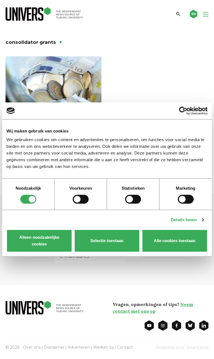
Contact (125, 347)
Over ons (32, 347)
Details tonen (184, 219)
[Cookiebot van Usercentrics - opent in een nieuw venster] (183, 111)
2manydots (197, 347)
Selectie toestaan (107, 240)
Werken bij (103, 347)
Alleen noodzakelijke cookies (39, 240)
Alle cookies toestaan (175, 240)
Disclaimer (54, 347)
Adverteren (79, 347)
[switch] (81, 199)
